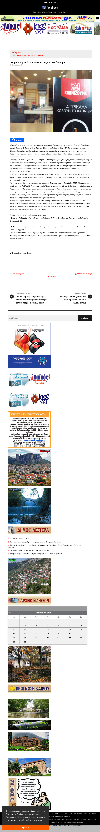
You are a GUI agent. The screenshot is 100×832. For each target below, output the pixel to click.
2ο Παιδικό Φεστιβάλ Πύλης (19, 539)
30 (14, 642)
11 (36, 629)
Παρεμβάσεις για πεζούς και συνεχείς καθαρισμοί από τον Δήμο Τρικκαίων (36, 554)
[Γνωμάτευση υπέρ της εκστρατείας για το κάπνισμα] (51, 101)
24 (25, 638)
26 (48, 638)
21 (70, 634)
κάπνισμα (31, 55)
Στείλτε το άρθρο (18, 274)
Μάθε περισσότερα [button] (34, 820)
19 (48, 634)
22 (81, 634)
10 (25, 629)
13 (58, 629)
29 (81, 638)
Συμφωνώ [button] (25, 828)
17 (25, 634)
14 (70, 629)
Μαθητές (40, 55)
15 (81, 629)
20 (58, 634)
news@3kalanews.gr (62, 816)
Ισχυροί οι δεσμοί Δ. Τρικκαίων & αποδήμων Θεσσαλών (29, 550)
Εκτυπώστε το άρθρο (84, 274)
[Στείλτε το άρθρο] (11, 274)
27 (58, 638)
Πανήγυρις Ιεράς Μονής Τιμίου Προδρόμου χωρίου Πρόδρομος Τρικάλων (35, 542)
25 (36, 638)
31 (25, 642)
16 (14, 634)
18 (36, 634)
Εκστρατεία (21, 55)
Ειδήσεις (16, 52)
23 (14, 638)
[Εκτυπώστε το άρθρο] (76, 274)
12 (48, 629)
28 (70, 638)
